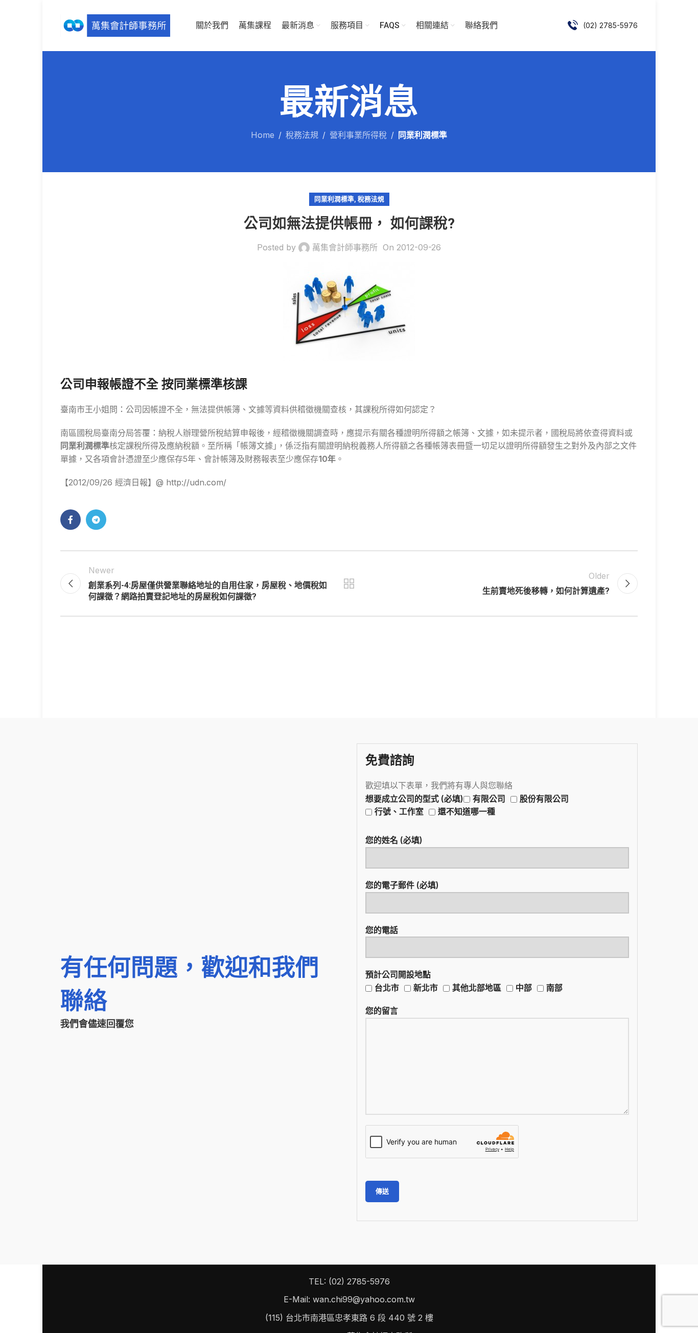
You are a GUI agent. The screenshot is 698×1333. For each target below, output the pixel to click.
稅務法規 (302, 135)
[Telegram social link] (96, 519)
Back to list (349, 583)
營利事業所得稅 (358, 135)
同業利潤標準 (422, 135)
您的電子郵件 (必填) (402, 885)
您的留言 (381, 1010)
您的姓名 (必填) (394, 840)
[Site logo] (115, 24)
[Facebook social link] (70, 519)
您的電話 (381, 930)
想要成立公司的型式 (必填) (467, 805)
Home (262, 135)
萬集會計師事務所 (345, 247)
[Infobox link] (603, 25)
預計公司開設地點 (464, 981)
